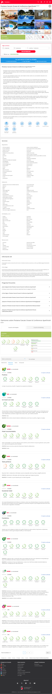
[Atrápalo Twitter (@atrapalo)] (22, 683)
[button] (50, 6)
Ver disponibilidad (26, 51)
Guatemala (4, 672)
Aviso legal (19, 675)
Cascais (26, 657)
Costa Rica (4, 670)
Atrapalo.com (3, 657)
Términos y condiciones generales (24, 672)
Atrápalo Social (20, 665)
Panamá (3, 669)
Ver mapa (31, 8)
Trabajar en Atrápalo (21, 670)
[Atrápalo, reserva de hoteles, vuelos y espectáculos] (2, 2)
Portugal (18, 657)
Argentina (4, 673)
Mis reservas (36, 664)
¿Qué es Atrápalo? (21, 664)
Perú (3, 667)
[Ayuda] (47, 2)
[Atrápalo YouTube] (34, 683)
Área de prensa (20, 667)
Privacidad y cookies (21, 673)
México (3, 675)
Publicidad (19, 669)
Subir (48, 652)
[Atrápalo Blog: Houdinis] (17, 683)
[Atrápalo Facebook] (26, 683)
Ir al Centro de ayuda (38, 665)
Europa (13, 657)
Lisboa (22, 657)
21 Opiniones (6, 38)
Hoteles (9, 657)
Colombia (4, 665)
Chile (3, 664)
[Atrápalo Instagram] (30, 683)
